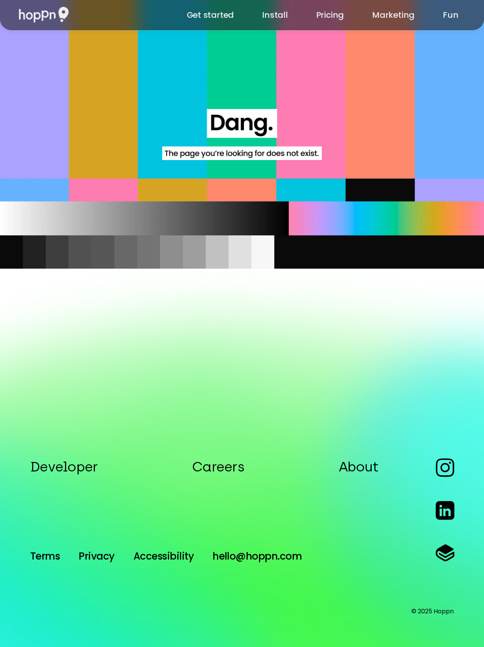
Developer (64, 467)
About (358, 467)
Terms (45, 556)
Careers (218, 467)
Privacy (96, 556)
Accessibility (163, 556)
